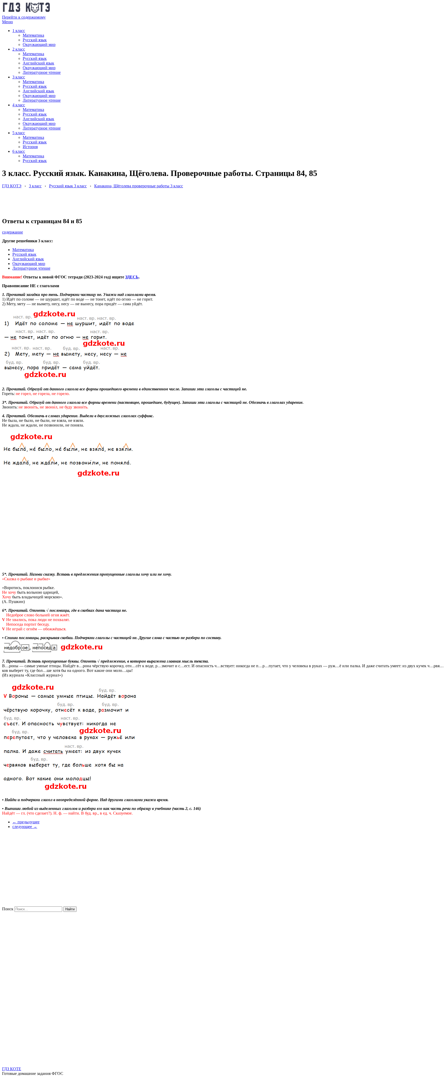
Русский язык (35, 40)
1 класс (18, 30)
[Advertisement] (96, 200)
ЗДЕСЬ (132, 277)
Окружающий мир (39, 44)
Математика (33, 35)
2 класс (18, 49)
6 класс (18, 151)
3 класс (18, 77)
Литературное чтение (42, 72)
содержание (12, 232)
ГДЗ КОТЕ (11, 1069)
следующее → (24, 826)
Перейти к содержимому (24, 17)
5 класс (18, 133)
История (30, 146)
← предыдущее (25, 822)
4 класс (18, 105)
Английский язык (38, 63)
